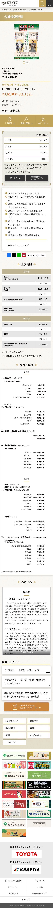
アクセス (14, 178)
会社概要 (25, 900)
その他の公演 (36, 735)
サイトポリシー (13, 887)
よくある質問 (13, 893)
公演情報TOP (12, 720)
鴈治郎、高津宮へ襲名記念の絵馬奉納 (25, 211)
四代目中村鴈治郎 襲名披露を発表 (23, 235)
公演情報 (14, 9)
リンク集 (40, 887)
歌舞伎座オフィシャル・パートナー (26, 846)
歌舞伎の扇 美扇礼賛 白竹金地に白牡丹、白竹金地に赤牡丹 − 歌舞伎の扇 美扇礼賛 (26, 695)
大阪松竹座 (23, 9)
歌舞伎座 (34, 720)
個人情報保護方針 (38, 893)
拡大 (28, 62)
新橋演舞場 (11, 728)
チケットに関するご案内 (13, 881)
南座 (32, 728)
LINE (19, 255)
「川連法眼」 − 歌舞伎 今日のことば (21, 670)
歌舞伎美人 (5, 9)
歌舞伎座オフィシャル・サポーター (26, 862)
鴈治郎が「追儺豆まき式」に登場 (23, 193)
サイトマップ (39, 881)
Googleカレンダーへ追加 (35, 255)
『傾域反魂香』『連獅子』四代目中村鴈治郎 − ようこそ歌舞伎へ (25, 681)
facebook (9, 255)
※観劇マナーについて (16, 245)
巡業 (8, 735)
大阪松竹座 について (36, 178)
